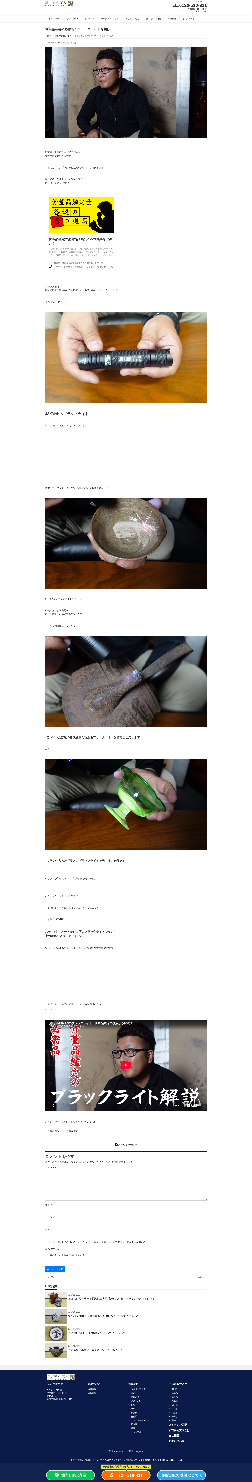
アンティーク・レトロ (141, 1420)
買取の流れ (72, 19)
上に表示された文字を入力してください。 (67, 1255)
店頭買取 (92, 1389)
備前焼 (134, 1416)
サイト (48, 1229)
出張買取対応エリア (109, 19)
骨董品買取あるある (69, 43)
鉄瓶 (133, 1408)
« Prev (51, 1277)
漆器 (133, 1393)
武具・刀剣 (136, 1401)
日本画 (134, 1424)
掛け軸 (134, 1412)
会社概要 (172, 19)
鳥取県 (175, 1401)
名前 (49, 1204)
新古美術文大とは (153, 19)
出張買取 (92, 1393)
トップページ (54, 19)
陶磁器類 (135, 1397)
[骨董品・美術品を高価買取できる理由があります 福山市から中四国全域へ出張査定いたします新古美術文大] (59, 3)
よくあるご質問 (132, 19)
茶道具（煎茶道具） (140, 1389)
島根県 (175, 1397)
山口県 (175, 1405)
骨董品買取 (53, 1131)
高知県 (175, 1420)
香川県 (175, 1408)
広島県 (175, 1393)
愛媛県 (175, 1412)
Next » (200, 1277)
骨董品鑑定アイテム (77, 1131)
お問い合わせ (188, 19)
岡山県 (175, 1389)
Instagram (137, 1451)
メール (50, 1217)
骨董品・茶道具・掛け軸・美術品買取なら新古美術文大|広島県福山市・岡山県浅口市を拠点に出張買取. (122, 1460)
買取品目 (89, 19)
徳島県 (175, 1416)
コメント (51, 1167)
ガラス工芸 (136, 1432)
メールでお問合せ (127, 1145)
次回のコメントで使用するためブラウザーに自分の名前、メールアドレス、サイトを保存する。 (98, 1242)
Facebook (117, 1451)
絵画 (133, 1428)
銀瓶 (133, 1405)
